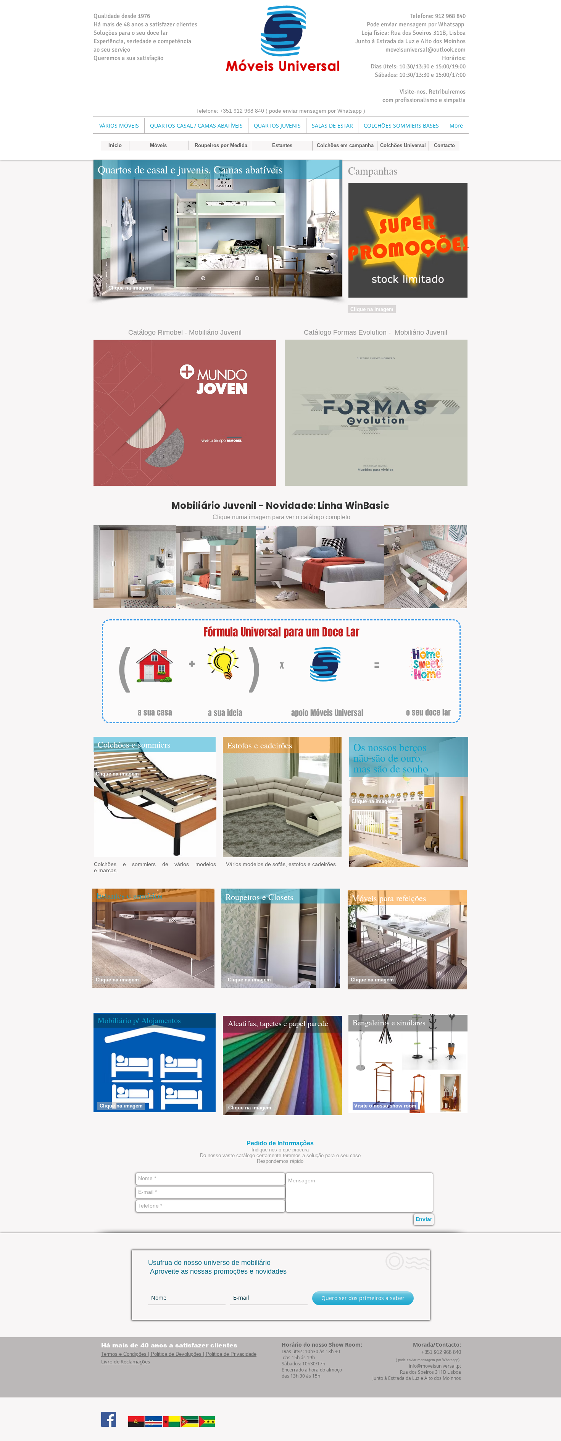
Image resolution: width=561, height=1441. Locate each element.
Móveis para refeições (389, 897)
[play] (323, 290)
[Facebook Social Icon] (108, 1419)
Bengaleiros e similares (389, 1022)
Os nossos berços (390, 747)
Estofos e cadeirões (259, 745)
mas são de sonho (390, 768)
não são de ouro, (388, 757)
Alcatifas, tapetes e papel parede (278, 1023)
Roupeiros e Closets (259, 896)
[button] (218, 228)
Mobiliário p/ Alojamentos (139, 1020)
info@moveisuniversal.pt (435, 1366)
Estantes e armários (130, 895)
